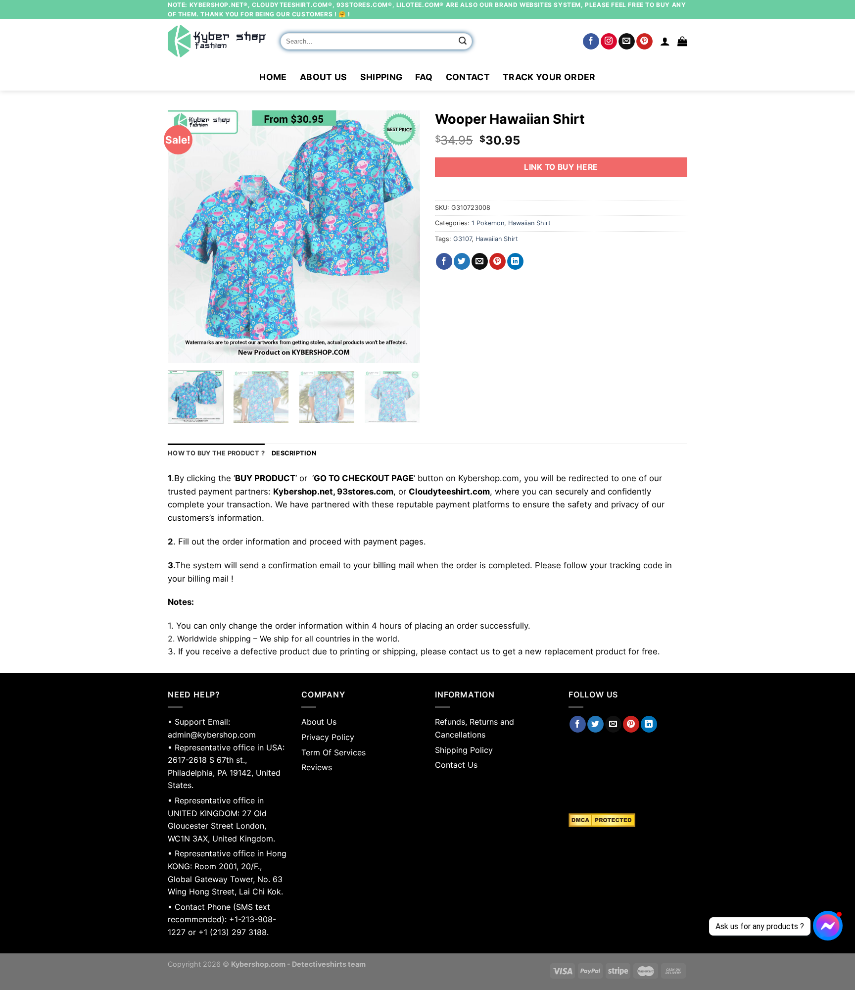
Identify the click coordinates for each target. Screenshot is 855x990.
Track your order (549, 77)
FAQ (423, 77)
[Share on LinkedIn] (515, 261)
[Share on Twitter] (462, 261)
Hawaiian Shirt (529, 223)
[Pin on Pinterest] (497, 261)
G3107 (462, 239)
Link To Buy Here (561, 167)
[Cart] (682, 41)
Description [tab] (294, 453)
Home (272, 77)
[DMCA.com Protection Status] (628, 820)
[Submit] (463, 41)
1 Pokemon (488, 223)
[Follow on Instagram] (609, 41)
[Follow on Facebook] (591, 41)
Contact (468, 77)
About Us (323, 77)
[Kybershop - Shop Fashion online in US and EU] (217, 41)
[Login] (665, 41)
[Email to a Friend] (480, 261)
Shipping (381, 77)
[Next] (403, 236)
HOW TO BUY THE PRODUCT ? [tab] (216, 453)
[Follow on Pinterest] (644, 41)
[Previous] (185, 236)
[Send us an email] (626, 41)
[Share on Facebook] (444, 261)
